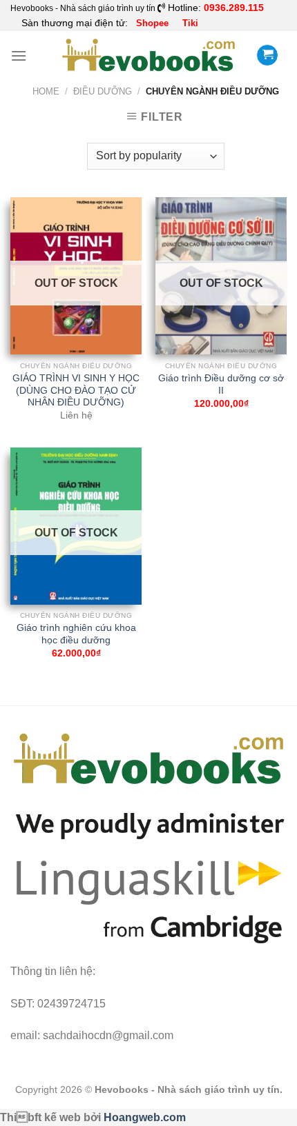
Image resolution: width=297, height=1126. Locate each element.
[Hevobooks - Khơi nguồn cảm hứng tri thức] (149, 55)
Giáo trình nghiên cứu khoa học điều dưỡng (76, 634)
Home (45, 91)
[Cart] (267, 55)
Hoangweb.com (145, 1117)
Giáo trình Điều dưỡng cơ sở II (221, 384)
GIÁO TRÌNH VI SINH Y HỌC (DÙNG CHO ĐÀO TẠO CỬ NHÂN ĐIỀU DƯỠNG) (76, 390)
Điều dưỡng (102, 91)
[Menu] (18, 55)
